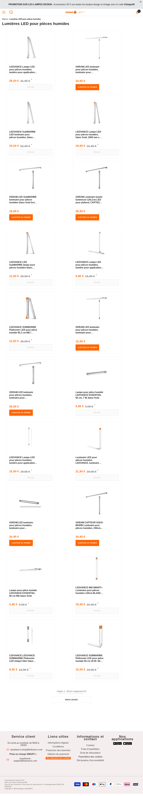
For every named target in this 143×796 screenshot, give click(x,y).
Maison (5, 19)
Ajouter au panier (87, 87)
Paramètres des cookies (90, 757)
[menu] (3, 12)
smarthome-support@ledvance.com (25, 759)
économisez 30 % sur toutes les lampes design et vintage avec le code (72, 4)
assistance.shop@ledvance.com (26, 750)
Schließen (141, 2)
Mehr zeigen (71, 700)
